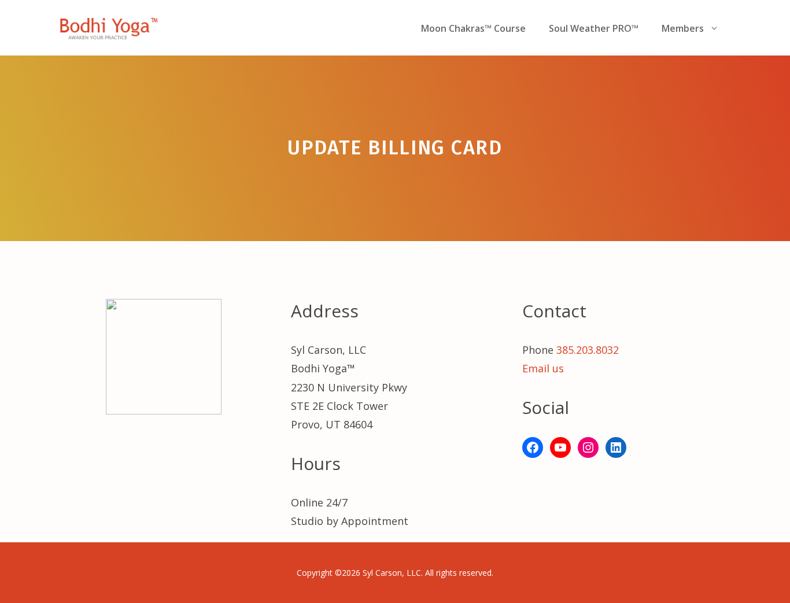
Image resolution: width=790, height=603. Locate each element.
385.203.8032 (587, 350)
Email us (543, 368)
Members (683, 28)
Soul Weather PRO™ (593, 28)
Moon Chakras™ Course (473, 28)
